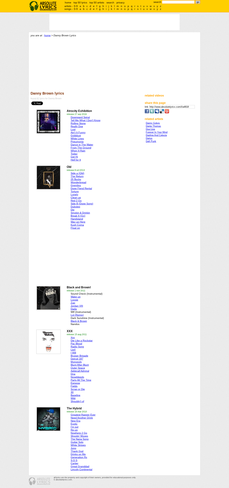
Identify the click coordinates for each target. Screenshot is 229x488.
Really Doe (77, 126)
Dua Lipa (150, 129)
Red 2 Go (76, 200)
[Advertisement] (114, 64)
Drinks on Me (78, 454)
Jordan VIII (77, 305)
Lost (73, 129)
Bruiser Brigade (79, 355)
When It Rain (78, 150)
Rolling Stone (78, 123)
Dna (73, 374)
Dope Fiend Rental (81, 188)
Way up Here (78, 221)
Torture (75, 191)
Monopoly (76, 361)
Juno (73, 448)
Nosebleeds (77, 377)
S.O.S (74, 460)
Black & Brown (79, 321)
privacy (120, 2)
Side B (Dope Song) (82, 203)
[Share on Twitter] (152, 112)
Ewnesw (75, 383)
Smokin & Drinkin (80, 212)
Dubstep (75, 206)
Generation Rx (79, 457)
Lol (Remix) (77, 315)
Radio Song (77, 346)
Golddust (76, 135)
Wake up (76, 296)
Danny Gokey (153, 123)
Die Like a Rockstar (82, 340)
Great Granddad (80, 466)
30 (72, 392)
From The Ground (81, 147)
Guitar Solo (77, 442)
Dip (72, 209)
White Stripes (78, 445)
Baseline (75, 395)
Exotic (74, 423)
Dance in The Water (82, 144)
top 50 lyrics (80, 2)
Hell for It (76, 159)
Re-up (74, 429)
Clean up (76, 197)
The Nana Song (80, 439)
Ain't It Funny (78, 132)
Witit (73, 398)
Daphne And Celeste (156, 135)
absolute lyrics (43, 6)
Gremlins (76, 185)
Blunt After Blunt (80, 364)
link (147, 106)
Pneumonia (77, 141)
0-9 (76, 6)
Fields (74, 386)
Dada (74, 308)
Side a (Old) (77, 173)
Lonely (74, 194)
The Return (77, 176)
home (68, 2)
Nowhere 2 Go (79, 433)
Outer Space (78, 367)
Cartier (74, 463)
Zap (73, 302)
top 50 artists (96, 2)
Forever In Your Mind (156, 132)
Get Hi (74, 156)
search (110, 2)
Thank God (77, 451)
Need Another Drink (82, 417)
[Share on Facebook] (147, 112)
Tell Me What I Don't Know (85, 120)
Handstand (77, 218)
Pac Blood (76, 343)
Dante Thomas (153, 126)
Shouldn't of (77, 401)
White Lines (77, 138)
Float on (75, 227)
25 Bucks (76, 179)
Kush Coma (77, 224)
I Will (73, 352)
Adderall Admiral (80, 370)
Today (74, 153)
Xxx (73, 337)
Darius (149, 138)
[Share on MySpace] (157, 112)
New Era (75, 420)
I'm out (74, 426)
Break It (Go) (78, 215)
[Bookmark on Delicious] (162, 112)
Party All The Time (81, 380)
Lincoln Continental (81, 469)
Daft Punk (151, 141)
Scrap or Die (78, 389)
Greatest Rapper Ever (83, 414)
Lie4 (73, 349)
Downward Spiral (80, 117)
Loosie (74, 299)
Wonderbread (78, 182)
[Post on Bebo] (167, 112)
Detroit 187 (77, 358)
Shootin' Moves (79, 436)
